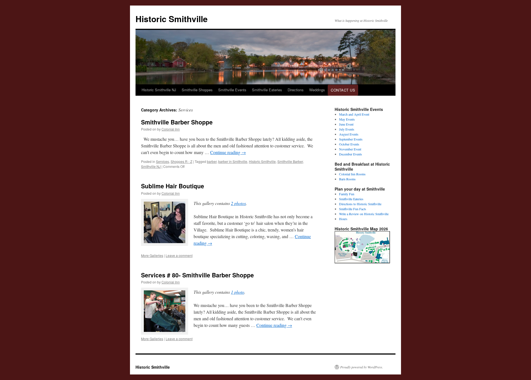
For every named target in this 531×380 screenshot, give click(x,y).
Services (162, 161)
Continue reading (228, 152)
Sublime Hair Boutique (172, 186)
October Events (349, 144)
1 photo (237, 292)
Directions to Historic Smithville (360, 204)
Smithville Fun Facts (352, 209)
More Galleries (152, 255)
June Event (346, 124)
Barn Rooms (347, 179)
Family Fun (346, 194)
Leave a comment (179, 255)
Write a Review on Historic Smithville (364, 214)
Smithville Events (232, 89)
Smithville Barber (290, 161)
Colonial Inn (171, 129)
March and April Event (354, 114)
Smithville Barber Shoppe (177, 122)
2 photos (238, 203)
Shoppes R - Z (181, 161)
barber (212, 161)
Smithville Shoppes (197, 89)
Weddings (317, 89)
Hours (343, 219)
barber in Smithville (232, 161)
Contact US (343, 90)
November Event (350, 149)
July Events (346, 129)
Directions (296, 89)
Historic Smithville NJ (159, 89)
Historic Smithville (172, 19)
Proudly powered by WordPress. (361, 367)
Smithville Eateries (267, 89)
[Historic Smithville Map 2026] (362, 262)
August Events (348, 134)
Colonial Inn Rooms (352, 174)
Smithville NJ (151, 166)
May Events (347, 119)
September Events (351, 139)
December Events (350, 154)
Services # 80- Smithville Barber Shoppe (197, 275)
